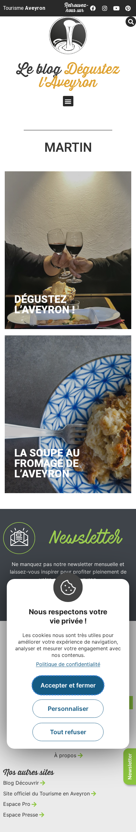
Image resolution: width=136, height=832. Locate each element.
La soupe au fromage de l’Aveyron (47, 463)
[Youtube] (116, 8)
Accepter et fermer (68, 685)
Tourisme (24, 8)
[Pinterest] (127, 8)
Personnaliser (68, 708)
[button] (131, 21)
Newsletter (130, 766)
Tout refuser (68, 732)
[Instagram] (104, 8)
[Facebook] (93, 8)
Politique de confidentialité (68, 664)
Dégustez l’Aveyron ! (44, 304)
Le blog (68, 76)
